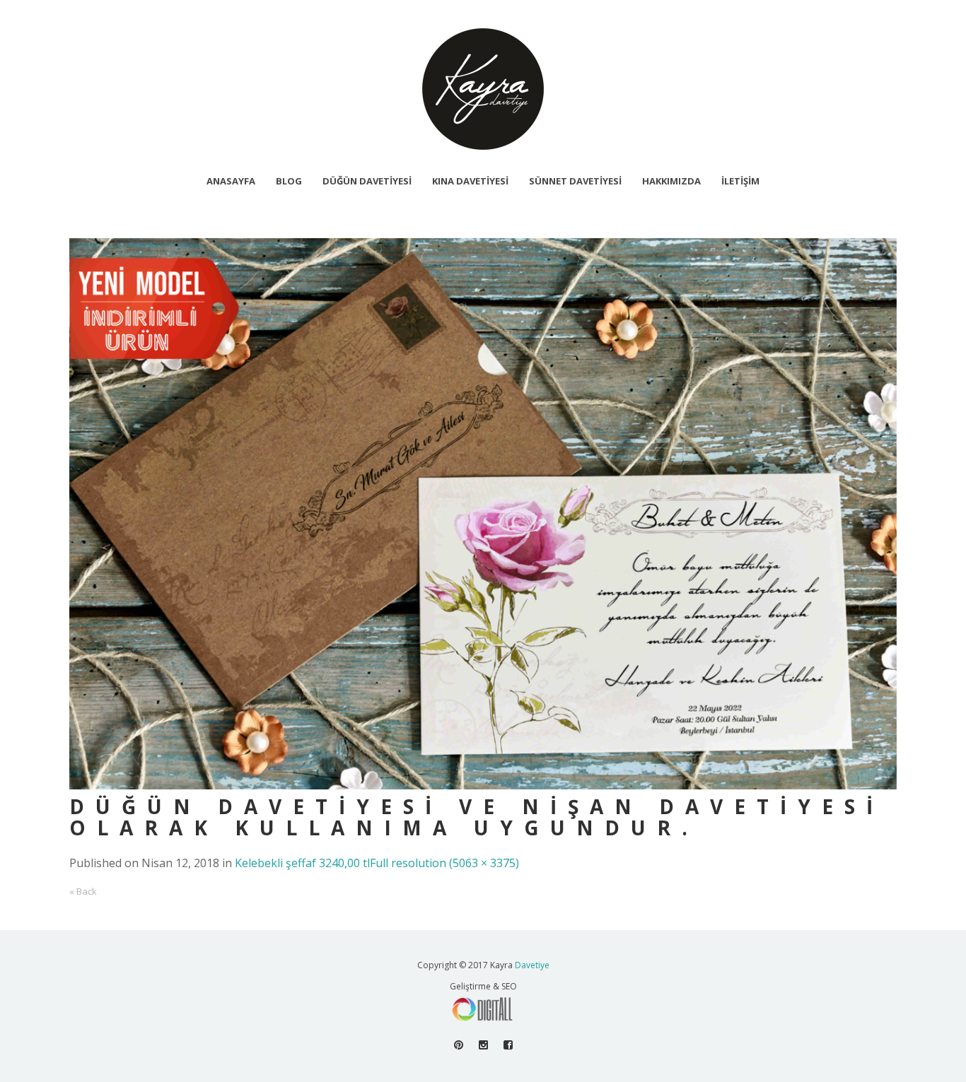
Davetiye (532, 965)
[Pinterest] (458, 1044)
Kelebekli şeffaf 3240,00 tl (302, 863)
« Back (83, 891)
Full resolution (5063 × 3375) (444, 863)
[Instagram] (483, 1044)
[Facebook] (508, 1044)
